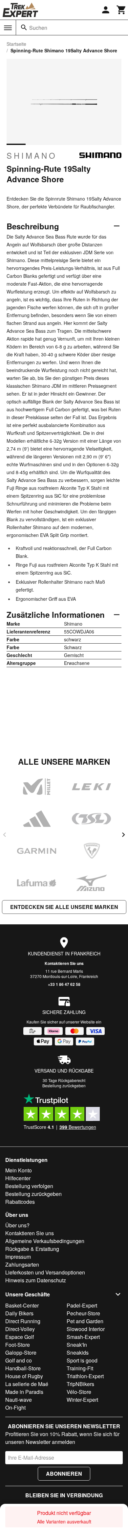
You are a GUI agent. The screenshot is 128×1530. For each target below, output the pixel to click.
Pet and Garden (85, 1321)
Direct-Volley (20, 1329)
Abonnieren (64, 1473)
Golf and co (18, 1360)
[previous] (4, 834)
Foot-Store (17, 1344)
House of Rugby (24, 1376)
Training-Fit (80, 1368)
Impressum (18, 1256)
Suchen (38, 27)
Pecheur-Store (83, 1313)
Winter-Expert (82, 1399)
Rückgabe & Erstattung (32, 1249)
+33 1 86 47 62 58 (64, 984)
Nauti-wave (18, 1399)
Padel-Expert (82, 1305)
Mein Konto (18, 1170)
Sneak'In (77, 1344)
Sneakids (78, 1352)
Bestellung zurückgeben (64, 1085)
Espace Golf (19, 1337)
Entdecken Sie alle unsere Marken (64, 907)
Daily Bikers (19, 1313)
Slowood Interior (86, 1329)
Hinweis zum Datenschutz (35, 1280)
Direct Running (22, 1321)
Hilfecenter (18, 1178)
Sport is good (82, 1360)
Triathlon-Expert (85, 1376)
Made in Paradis (24, 1392)
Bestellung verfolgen (29, 1186)
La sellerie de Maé (26, 1384)
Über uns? (17, 1225)
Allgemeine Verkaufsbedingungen (44, 1241)
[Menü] (8, 28)
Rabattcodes (20, 1201)
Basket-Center (22, 1305)
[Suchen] (24, 27)
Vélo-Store (79, 1392)
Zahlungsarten (22, 1264)
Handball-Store (23, 1368)
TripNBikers (80, 1384)
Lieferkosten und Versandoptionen (45, 1272)
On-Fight (15, 1407)
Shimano (32, 155)
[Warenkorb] (121, 10)
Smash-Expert (83, 1337)
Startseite (16, 44)
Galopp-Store (20, 1352)
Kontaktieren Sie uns (64, 963)
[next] (123, 834)
